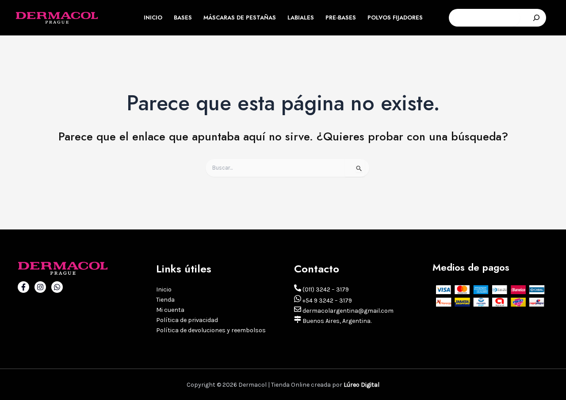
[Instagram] (40, 287)
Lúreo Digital (361, 384)
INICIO (153, 17)
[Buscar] (536, 18)
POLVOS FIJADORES (395, 17)
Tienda (165, 299)
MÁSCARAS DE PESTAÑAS (239, 17)
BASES (183, 17)
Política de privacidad (187, 320)
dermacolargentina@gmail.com (347, 311)
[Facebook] (23, 287)
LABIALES (300, 17)
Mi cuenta (170, 310)
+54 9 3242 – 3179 (326, 300)
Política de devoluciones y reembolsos (211, 330)
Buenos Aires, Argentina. (336, 321)
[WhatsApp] (57, 287)
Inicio (164, 289)
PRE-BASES (340, 17)
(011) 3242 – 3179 (325, 289)
